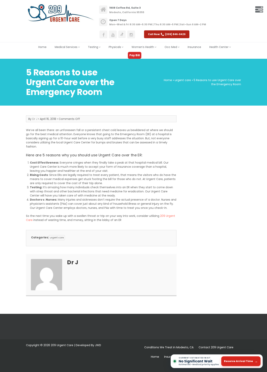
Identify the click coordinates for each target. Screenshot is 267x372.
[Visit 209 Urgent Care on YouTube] (113, 34)
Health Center (218, 47)
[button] (259, 10)
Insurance (194, 47)
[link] (126, 9)
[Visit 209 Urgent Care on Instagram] (131, 34)
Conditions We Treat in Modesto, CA (169, 347)
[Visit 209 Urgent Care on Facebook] (103, 34)
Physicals (115, 47)
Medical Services (66, 47)
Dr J (34, 119)
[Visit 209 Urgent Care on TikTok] (122, 34)
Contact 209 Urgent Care (216, 347)
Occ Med (171, 47)
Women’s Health (143, 47)
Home (42, 47)
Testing (93, 47)
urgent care (183, 80)
